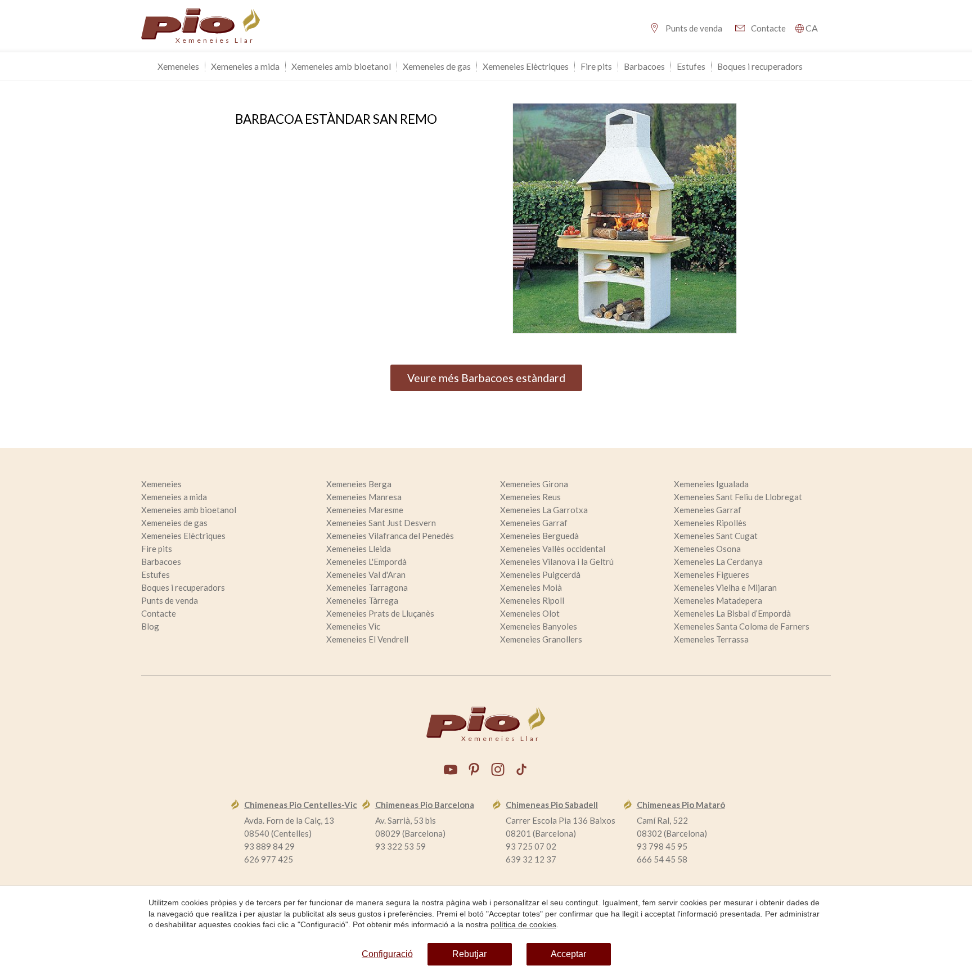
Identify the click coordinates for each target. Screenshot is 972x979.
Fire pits (596, 66)
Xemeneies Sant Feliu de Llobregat (738, 497)
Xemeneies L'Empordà (366, 561)
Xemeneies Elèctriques (526, 66)
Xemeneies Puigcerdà (540, 574)
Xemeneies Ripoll (532, 600)
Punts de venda (693, 28)
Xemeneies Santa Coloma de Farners (741, 626)
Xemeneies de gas (437, 66)
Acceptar (568, 954)
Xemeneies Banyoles (538, 626)
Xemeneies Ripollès (710, 523)
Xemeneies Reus (530, 497)
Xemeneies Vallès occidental (552, 549)
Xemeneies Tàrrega (362, 600)
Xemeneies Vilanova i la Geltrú (557, 561)
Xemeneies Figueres (711, 574)
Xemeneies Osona (707, 549)
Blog (150, 626)
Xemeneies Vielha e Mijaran (725, 587)
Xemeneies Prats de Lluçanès (380, 613)
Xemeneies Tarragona (367, 587)
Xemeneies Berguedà (539, 536)
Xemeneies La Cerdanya (718, 561)
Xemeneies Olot (530, 613)
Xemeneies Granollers (541, 639)
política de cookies (523, 924)
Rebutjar (469, 954)
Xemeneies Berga (359, 484)
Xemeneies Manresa (364, 497)
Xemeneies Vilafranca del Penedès (390, 536)
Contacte (768, 28)
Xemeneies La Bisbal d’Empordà (732, 613)
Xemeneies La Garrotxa (544, 510)
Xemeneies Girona (534, 484)
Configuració (387, 954)
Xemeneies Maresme (364, 510)
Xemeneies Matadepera (718, 600)
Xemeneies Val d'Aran (366, 574)
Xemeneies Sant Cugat (716, 536)
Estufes (691, 66)
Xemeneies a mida (245, 66)
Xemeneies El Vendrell (367, 639)
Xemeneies (178, 66)
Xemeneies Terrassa (711, 639)
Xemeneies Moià (531, 587)
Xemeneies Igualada (711, 484)
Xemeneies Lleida (358, 549)
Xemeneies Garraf (707, 510)
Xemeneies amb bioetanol (341, 66)
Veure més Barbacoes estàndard (486, 377)
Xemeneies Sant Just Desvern (381, 523)
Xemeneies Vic (353, 626)
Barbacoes (644, 66)
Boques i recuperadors (760, 66)
